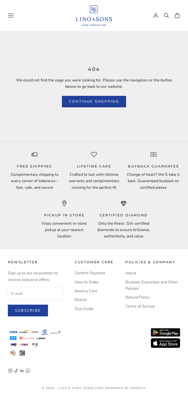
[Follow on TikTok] (16, 370)
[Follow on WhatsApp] (27, 370)
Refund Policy (137, 297)
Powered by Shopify (125, 388)
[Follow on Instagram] (10, 370)
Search (81, 299)
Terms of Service (140, 306)
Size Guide (84, 308)
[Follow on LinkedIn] (22, 370)
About (130, 273)
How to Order (87, 282)
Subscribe (28, 310)
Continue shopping (94, 101)
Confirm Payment (90, 273)
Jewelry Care (86, 291)
